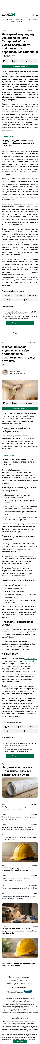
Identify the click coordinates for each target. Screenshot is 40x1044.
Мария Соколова (15, 372)
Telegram (30, 61)
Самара (4, 30)
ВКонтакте (12, 299)
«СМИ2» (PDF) (24, 1031)
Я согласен (20, 1041)
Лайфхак (5, 365)
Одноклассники (30, 299)
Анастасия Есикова (9, 55)
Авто (3, 865)
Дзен (15, 61)
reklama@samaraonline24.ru (19, 983)
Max (7, 61)
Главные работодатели (20, 66)
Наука (3, 764)
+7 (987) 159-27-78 (19, 980)
